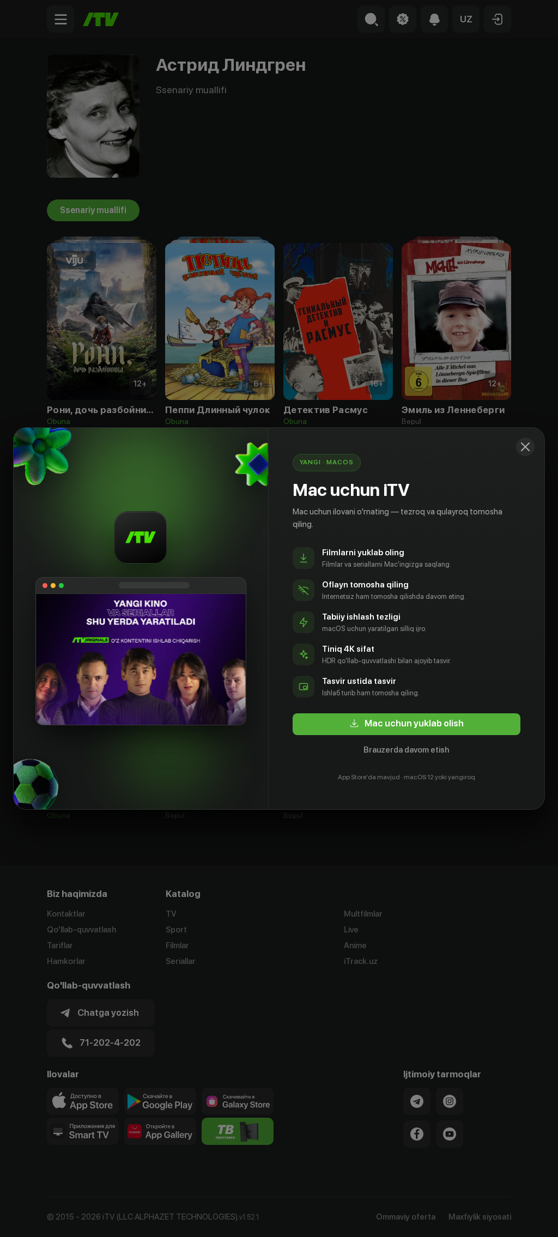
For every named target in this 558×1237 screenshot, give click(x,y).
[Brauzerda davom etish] (525, 447)
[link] (406, 724)
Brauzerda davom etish (406, 750)
